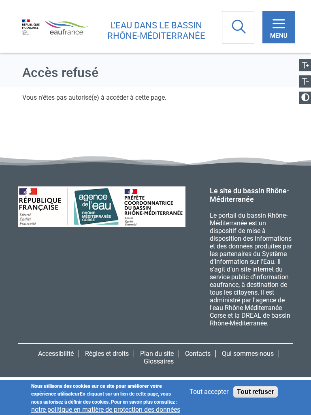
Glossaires (159, 361)
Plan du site (157, 353)
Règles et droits (107, 353)
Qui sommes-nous (248, 353)
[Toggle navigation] (278, 27)
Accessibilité (56, 353)
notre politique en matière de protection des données (105, 409)
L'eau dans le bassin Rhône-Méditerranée (156, 30)
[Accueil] (55, 27)
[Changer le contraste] (305, 98)
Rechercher (240, 27)
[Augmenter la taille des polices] (305, 65)
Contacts (198, 353)
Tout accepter (209, 392)
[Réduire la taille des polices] (305, 81)
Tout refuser (255, 391)
